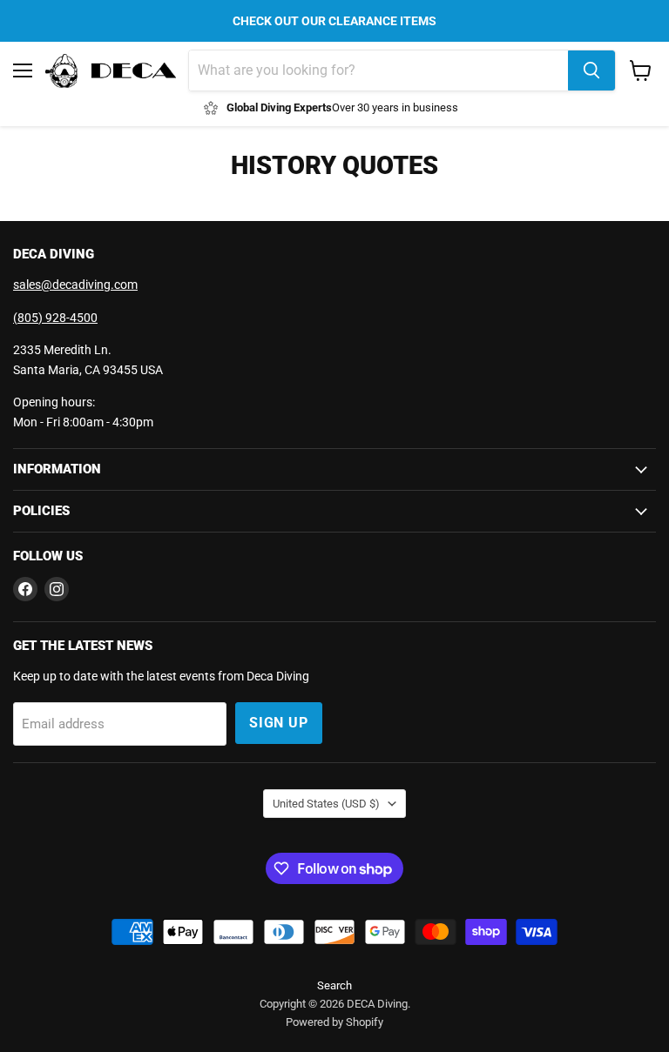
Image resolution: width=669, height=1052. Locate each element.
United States (326, 803)
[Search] (591, 70)
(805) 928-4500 (55, 318)
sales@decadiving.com (75, 284)
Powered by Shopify (334, 1022)
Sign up (278, 722)
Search (334, 985)
